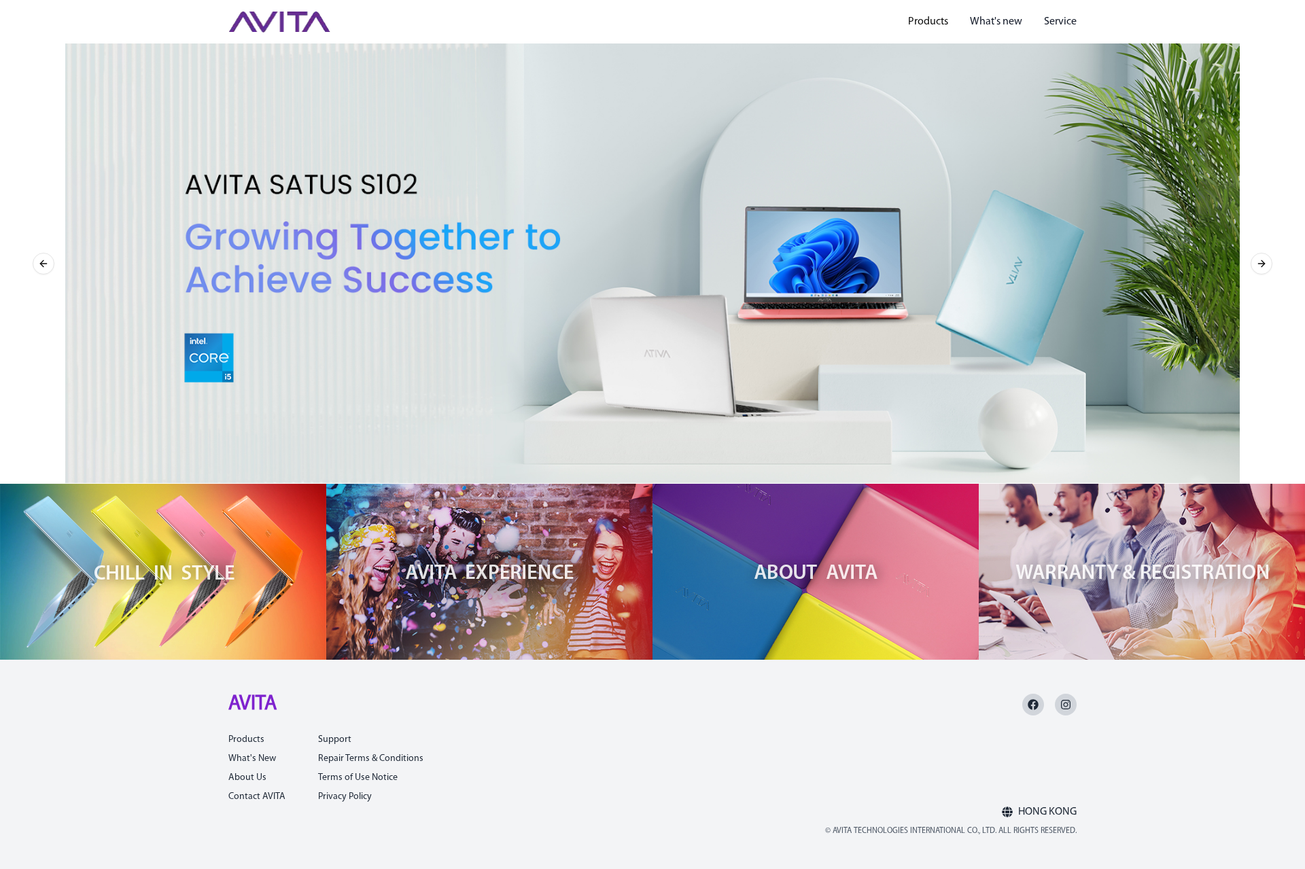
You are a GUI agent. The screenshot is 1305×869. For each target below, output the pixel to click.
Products (928, 21)
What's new (996, 21)
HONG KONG (1047, 811)
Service (1060, 21)
